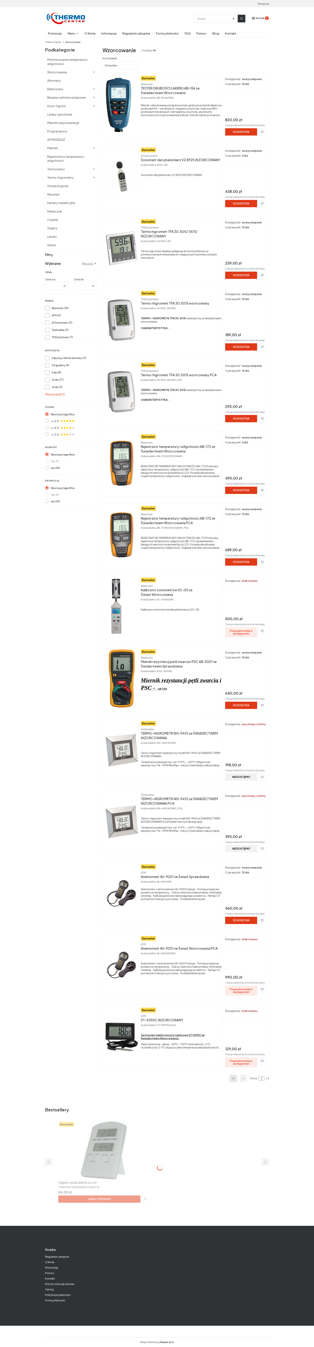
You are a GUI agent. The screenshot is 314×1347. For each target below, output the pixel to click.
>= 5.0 (55, 421)
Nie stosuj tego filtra (63, 414)
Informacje (51, 1267)
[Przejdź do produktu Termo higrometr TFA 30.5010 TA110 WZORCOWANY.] (122, 248)
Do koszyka (241, 131)
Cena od (50, 279)
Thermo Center (53, 42)
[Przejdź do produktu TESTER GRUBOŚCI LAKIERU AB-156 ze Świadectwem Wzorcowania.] (122, 105)
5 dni (54, 372)
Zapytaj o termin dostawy (67, 357)
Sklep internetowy (155, 1342)
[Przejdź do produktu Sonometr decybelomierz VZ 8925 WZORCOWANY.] (122, 177)
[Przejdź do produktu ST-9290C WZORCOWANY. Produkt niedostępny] (122, 1037)
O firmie (49, 1262)
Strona (253, 1078)
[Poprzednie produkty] (243, 1078)
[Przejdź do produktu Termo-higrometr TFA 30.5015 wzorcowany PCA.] (122, 392)
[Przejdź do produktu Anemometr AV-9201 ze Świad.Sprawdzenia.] (122, 893)
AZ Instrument (60, 322)
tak (53, 461)
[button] (241, 18)
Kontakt (50, 1278)
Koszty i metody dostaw (59, 1284)
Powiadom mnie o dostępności (241, 632)
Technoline (58, 329)
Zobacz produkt (99, 1199)
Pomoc (49, 1273)
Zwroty (49, 1289)
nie (52, 468)
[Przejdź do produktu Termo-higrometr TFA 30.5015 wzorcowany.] (122, 320)
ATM (54, 315)
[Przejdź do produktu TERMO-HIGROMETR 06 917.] (103, 1150)
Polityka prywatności (58, 1294)
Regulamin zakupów (57, 1256)
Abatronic (57, 308)
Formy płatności (55, 1300)
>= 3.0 (55, 434)
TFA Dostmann (60, 337)
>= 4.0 (55, 427)
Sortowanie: (109, 58)
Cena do (79, 279)
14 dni (55, 387)
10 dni (55, 379)
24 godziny (58, 365)
